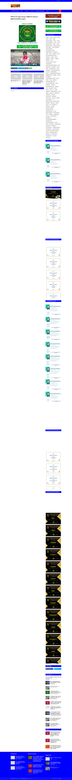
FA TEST (58, 78)
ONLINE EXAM (55, 52)
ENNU (58, 68)
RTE (50, 104)
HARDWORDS (53, 66)
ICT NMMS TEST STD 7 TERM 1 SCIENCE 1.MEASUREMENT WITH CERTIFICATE (55, 707)
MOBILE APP (48, 91)
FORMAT (57, 102)
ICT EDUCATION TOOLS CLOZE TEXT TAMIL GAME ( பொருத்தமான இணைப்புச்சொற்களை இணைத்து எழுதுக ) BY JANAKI (55, 747)
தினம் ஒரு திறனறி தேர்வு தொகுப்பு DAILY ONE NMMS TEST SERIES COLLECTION (55, 682)
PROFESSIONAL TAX (49, 120)
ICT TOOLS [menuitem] (27, 11)
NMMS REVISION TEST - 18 (15, 80)
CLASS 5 (59, 42)
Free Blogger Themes (29, 778)
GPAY (47, 114)
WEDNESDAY (48, 58)
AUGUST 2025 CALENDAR (50, 107)
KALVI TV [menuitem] (47, 11)
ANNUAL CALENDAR (49, 101)
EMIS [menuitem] (22, 11)
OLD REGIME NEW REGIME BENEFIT (51, 119)
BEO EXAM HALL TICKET (49, 109)
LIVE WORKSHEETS (48, 63)
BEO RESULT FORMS (56, 101)
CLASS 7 (54, 40)
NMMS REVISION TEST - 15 (54, 686)
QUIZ (51, 60)
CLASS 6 (54, 43)
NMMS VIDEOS (48, 66)
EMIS (58, 65)
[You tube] (57, 671)
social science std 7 (49, 99)
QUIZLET (55, 88)
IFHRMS (47, 93)
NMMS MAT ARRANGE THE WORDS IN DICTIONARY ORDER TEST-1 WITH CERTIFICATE (27, 82)
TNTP (47, 88)
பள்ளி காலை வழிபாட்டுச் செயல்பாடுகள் (51, 61)
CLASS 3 (58, 40)
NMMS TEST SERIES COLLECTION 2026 (55, 677)
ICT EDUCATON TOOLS (14, 21)
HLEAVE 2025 (51, 114)
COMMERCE (47, 102)
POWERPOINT (48, 94)
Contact (17, 0)
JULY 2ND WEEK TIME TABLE (50, 83)
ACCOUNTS (53, 84)
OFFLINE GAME (57, 93)
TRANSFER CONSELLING (56, 127)
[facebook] (57, 1)
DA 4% (51, 89)
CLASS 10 (54, 37)
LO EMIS (47, 104)
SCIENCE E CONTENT (49, 45)
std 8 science (48, 106)
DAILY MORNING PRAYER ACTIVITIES (51, 55)
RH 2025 (56, 122)
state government (48, 135)
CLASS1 (55, 111)
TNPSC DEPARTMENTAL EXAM (50, 81)
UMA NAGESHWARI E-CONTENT (50, 78)
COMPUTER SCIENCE (54, 91)
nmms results (48, 70)
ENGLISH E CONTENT (49, 40)
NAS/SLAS (47, 89)
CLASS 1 (55, 42)
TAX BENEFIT (54, 125)
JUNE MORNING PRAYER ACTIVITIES (55, 73)
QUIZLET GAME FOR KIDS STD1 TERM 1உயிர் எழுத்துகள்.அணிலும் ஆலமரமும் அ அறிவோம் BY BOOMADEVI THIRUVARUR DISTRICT (55, 733)
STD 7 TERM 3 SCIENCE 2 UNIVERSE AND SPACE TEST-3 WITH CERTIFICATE (39, 81)
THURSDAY (56, 58)
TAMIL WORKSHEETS (54, 71)
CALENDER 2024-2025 (49, 111)
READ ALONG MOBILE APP (50, 122)
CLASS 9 (59, 37)
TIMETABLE (56, 86)
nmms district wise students (55, 70)
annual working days (56, 129)
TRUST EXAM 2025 (48, 129)
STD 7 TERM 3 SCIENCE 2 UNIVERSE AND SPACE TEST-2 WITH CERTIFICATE (20, 767)
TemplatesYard (18, 778)
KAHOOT (56, 83)
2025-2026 (52, 106)
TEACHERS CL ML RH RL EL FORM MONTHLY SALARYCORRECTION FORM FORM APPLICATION (55, 702)
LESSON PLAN (48, 84)
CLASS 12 (58, 66)
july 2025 (47, 132)
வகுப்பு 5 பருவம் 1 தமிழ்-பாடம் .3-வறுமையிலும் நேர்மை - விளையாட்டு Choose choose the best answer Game (38, 771)
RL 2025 (47, 124)
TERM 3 (47, 53)
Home (12, 0)
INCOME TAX (51, 93)
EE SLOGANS (51, 88)
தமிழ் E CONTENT (48, 47)
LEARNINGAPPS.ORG (49, 52)
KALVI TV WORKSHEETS (49, 42)
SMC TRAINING (48, 76)
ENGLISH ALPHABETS (49, 112)
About (14, 0)
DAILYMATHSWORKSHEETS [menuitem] (40, 11)
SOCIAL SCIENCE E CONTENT (50, 50)
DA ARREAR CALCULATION (50, 86)
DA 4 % (59, 91)
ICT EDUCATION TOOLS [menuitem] (15, 11)
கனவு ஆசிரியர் (54, 135)
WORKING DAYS (54, 104)
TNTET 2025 (53, 94)
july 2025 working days (53, 132)
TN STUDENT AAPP (49, 127)
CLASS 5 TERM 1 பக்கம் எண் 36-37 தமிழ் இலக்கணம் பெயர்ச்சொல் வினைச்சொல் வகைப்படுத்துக (38, 765)
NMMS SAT (54, 53)
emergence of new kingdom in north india (52, 130)
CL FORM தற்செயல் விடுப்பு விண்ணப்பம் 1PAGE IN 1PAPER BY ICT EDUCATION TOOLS (55, 692)
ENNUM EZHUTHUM (53, 68)
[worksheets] (49, 671)
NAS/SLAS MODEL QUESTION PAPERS (51, 65)
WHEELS (47, 68)
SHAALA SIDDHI (48, 125)
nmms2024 (47, 71)
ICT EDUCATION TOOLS (56, 45)
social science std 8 (54, 134)
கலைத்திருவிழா (48, 137)
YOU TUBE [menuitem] (32, 11)
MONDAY (52, 58)
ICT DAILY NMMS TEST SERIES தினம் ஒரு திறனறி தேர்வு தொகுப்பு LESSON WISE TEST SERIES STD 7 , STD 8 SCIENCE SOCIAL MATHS (55, 713)
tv (53, 99)
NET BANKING (48, 117)
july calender (48, 134)
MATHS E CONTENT (49, 43)
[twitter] (58, 1)
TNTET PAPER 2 (54, 96)
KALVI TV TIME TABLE (49, 48)
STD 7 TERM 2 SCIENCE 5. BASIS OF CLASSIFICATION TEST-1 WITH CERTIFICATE (55, 719)
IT (53, 89)
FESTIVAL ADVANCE (56, 112)
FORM (56, 89)
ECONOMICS (52, 102)
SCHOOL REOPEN (57, 124)
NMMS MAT (47, 60)
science (58, 53)
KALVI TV (47, 37)
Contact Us (59, 778)
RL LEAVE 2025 (52, 124)
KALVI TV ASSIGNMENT (55, 47)
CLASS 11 (47, 73)
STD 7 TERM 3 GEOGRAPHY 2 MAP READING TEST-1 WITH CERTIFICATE (20, 762)
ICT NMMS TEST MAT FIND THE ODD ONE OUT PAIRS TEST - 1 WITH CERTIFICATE (55, 697)
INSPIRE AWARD (56, 114)
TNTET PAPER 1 (48, 96)
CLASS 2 (58, 43)
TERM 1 (50, 53)
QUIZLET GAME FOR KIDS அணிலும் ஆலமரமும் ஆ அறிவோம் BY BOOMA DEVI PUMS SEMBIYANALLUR (55, 741)
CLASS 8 (51, 37)
